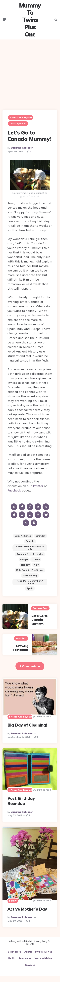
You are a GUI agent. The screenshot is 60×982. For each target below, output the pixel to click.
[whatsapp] (26, 522)
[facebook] (22, 506)
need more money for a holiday (30, 581)
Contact (30, 964)
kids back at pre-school (30, 570)
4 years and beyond (21, 117)
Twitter (37, 486)
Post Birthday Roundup (21, 801)
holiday (25, 564)
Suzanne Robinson (22, 147)
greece (36, 559)
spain (30, 588)
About (28, 951)
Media (11, 958)
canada (30, 541)
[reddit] (14, 514)
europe (24, 559)
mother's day (30, 575)
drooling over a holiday (29, 554)
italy (36, 564)
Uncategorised (18, 123)
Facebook (14, 490)
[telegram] (34, 522)
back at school (23, 535)
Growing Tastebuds (20, 648)
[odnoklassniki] (38, 514)
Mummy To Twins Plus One (30, 20)
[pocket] (22, 514)
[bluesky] (46, 514)
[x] (14, 506)
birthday (40, 535)
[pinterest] (30, 506)
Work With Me (43, 958)
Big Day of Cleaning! (27, 725)
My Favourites (43, 951)
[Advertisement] (30, 72)
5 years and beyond (20, 716)
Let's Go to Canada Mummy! (39, 620)
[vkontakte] (30, 514)
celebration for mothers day (30, 547)
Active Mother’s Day (27, 909)
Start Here (14, 951)
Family (12, 900)
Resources (24, 958)
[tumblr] (46, 506)
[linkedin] (38, 506)
